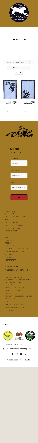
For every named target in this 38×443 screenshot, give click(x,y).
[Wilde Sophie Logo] (19, 4)
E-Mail (14, 182)
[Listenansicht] (21, 72)
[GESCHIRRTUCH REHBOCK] (28, 82)
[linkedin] (25, 354)
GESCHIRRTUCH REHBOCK (28, 103)
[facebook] (12, 354)
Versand (11, 111)
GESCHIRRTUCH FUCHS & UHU (10, 103)
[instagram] (17, 354)
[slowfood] (19, 331)
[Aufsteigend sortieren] (32, 62)
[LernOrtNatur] (8, 331)
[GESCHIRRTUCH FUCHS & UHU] (10, 82)
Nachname (16, 170)
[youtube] (21, 354)
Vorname (15, 158)
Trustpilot (7, 324)
